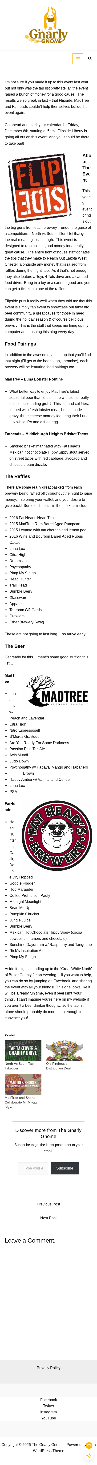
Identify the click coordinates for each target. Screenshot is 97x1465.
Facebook (48, 1400)
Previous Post (48, 1204)
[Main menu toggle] (77, 58)
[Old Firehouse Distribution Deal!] (64, 1050)
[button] (90, 59)
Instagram (48, 1412)
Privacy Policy (49, 1368)
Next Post (48, 1218)
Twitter (48, 1406)
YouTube (48, 1418)
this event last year (72, 82)
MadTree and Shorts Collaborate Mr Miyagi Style (21, 1102)
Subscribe (64, 1168)
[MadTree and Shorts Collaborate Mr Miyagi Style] (23, 1084)
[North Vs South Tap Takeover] (23, 1050)
